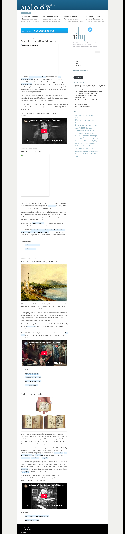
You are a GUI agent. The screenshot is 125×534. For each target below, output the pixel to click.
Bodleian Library (31, 326)
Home (76, 59)
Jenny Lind (45, 458)
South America (90, 151)
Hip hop (95, 130)
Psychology (94, 140)
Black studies (90, 120)
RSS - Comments (27, 529)
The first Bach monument (32, 151)
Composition (90, 125)
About (76, 61)
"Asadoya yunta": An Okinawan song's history (86, 93)
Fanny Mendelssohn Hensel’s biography (38, 41)
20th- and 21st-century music (83, 115)
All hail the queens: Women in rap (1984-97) (86, 100)
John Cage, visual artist (31, 385)
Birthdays (80, 119)
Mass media (85, 135)
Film (85, 130)
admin (24, 38)
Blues (76, 123)
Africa (93, 115)
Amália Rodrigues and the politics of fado (85, 95)
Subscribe (78, 77)
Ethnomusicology (79, 130)
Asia (83, 118)
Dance (89, 128)
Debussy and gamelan (80, 89)
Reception (77, 143)
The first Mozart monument (32, 245)
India (80, 133)
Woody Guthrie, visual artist (33, 381)
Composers (81, 125)
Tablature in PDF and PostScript (83, 106)
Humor (77, 133)
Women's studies (88, 153)
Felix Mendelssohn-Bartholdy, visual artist (37, 516)
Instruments (85, 133)
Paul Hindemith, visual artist (33, 377)
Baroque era (87, 117)
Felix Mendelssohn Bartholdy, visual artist (39, 261)
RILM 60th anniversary (89, 143)
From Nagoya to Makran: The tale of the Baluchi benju (88, 91)
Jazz (91, 133)
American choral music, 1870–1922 (84, 102)
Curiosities (82, 128)
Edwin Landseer (58, 453)
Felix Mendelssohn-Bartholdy (37, 77)
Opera (85, 138)
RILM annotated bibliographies (83, 146)
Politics (77, 141)
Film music (90, 130)
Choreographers (84, 123)
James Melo (25, 471)
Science (86, 148)
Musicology (93, 136)
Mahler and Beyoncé (80, 97)
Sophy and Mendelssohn (32, 373)
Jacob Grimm (35, 458)
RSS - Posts (26, 527)
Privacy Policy (78, 65)
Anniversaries (78, 118)
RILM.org (77, 63)
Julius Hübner (39, 455)
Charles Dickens (25, 458)
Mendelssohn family (26, 84)
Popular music (86, 140)
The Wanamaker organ (81, 104)
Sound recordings (83, 151)
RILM (81, 143)
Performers (93, 138)
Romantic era (82, 148)
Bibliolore (23, 532)
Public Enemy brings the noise (50, 16)
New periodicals (78, 138)
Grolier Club (24, 469)
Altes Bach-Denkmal (38, 223)
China (80, 123)
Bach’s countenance (30, 249)
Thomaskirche (52, 206)
